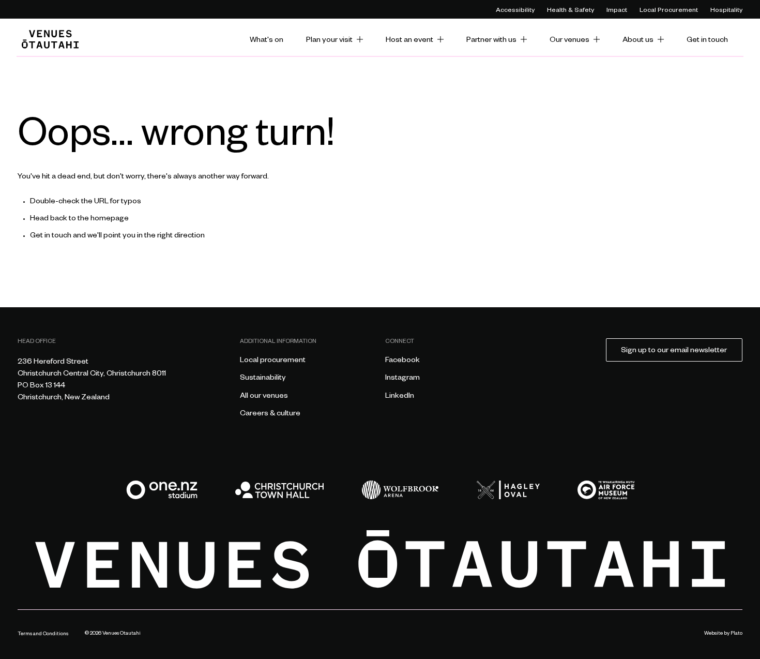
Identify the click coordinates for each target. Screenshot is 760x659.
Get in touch (50, 236)
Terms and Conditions (43, 634)
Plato (736, 634)
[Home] (50, 39)
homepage (109, 219)
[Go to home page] (380, 559)
